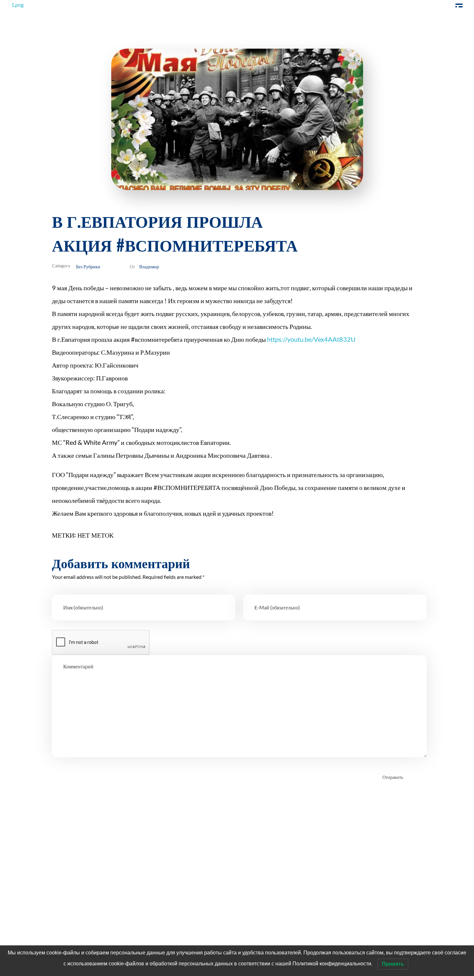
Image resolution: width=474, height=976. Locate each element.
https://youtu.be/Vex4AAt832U (312, 339)
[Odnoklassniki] (59, 893)
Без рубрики (88, 266)
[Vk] (76, 893)
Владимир (149, 266)
